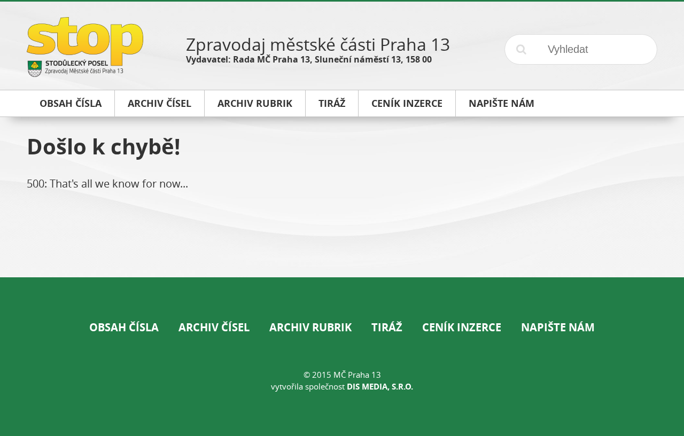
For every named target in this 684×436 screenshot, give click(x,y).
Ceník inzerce (461, 327)
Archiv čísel (214, 327)
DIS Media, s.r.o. (380, 386)
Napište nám (558, 327)
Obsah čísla (124, 327)
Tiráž (386, 327)
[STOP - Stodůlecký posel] (85, 73)
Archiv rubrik (310, 327)
